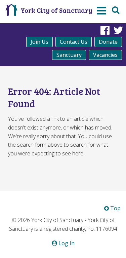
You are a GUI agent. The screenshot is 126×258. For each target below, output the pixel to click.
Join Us (39, 41)
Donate (108, 41)
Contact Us (73, 41)
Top (115, 208)
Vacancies (105, 55)
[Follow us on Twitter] (118, 30)
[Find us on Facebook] (105, 30)
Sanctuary (69, 55)
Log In (66, 243)
